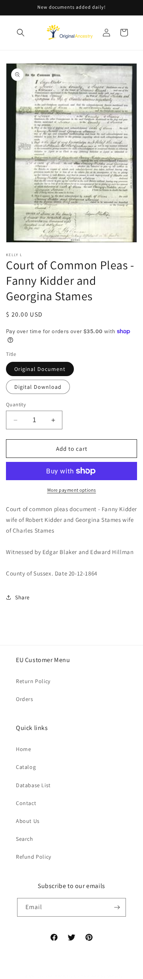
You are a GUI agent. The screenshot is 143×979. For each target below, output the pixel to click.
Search (24, 838)
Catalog (26, 766)
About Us (28, 821)
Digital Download (38, 386)
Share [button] (22, 597)
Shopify (115, 976)
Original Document (40, 369)
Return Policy (33, 681)
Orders (24, 699)
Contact (26, 803)
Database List (33, 785)
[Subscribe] (117, 907)
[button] (20, 32)
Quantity (16, 404)
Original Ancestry (55, 976)
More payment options (71, 490)
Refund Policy (33, 856)
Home (23, 749)
